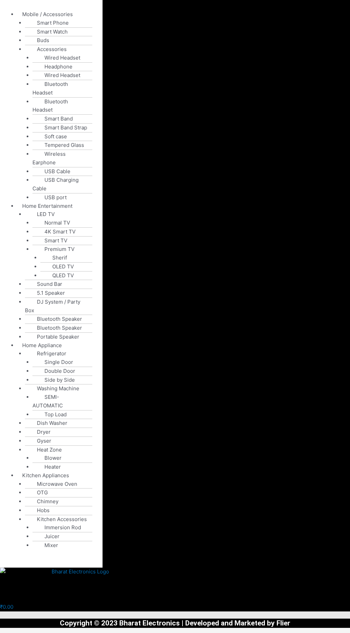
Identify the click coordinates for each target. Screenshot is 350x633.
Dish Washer (52, 423)
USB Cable (57, 171)
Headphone (58, 66)
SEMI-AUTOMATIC (47, 401)
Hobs (43, 510)
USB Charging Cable (55, 184)
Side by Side (59, 380)
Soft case (55, 136)
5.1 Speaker (51, 293)
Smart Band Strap (65, 127)
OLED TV (63, 266)
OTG (42, 492)
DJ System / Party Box (52, 306)
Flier (283, 623)
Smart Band (58, 118)
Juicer (51, 536)
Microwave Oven (57, 484)
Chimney (47, 501)
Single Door (58, 362)
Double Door (59, 371)
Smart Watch (52, 31)
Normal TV (57, 222)
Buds (43, 40)
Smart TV (55, 240)
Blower (53, 458)
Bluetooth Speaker (59, 319)
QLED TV (63, 275)
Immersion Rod (62, 527)
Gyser (44, 441)
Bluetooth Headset (50, 88)
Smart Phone (53, 23)
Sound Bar (49, 284)
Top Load (55, 414)
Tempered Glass (64, 145)
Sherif (59, 257)
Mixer (51, 545)
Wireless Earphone (49, 158)
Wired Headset (62, 57)
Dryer (44, 432)
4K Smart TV (60, 231)
